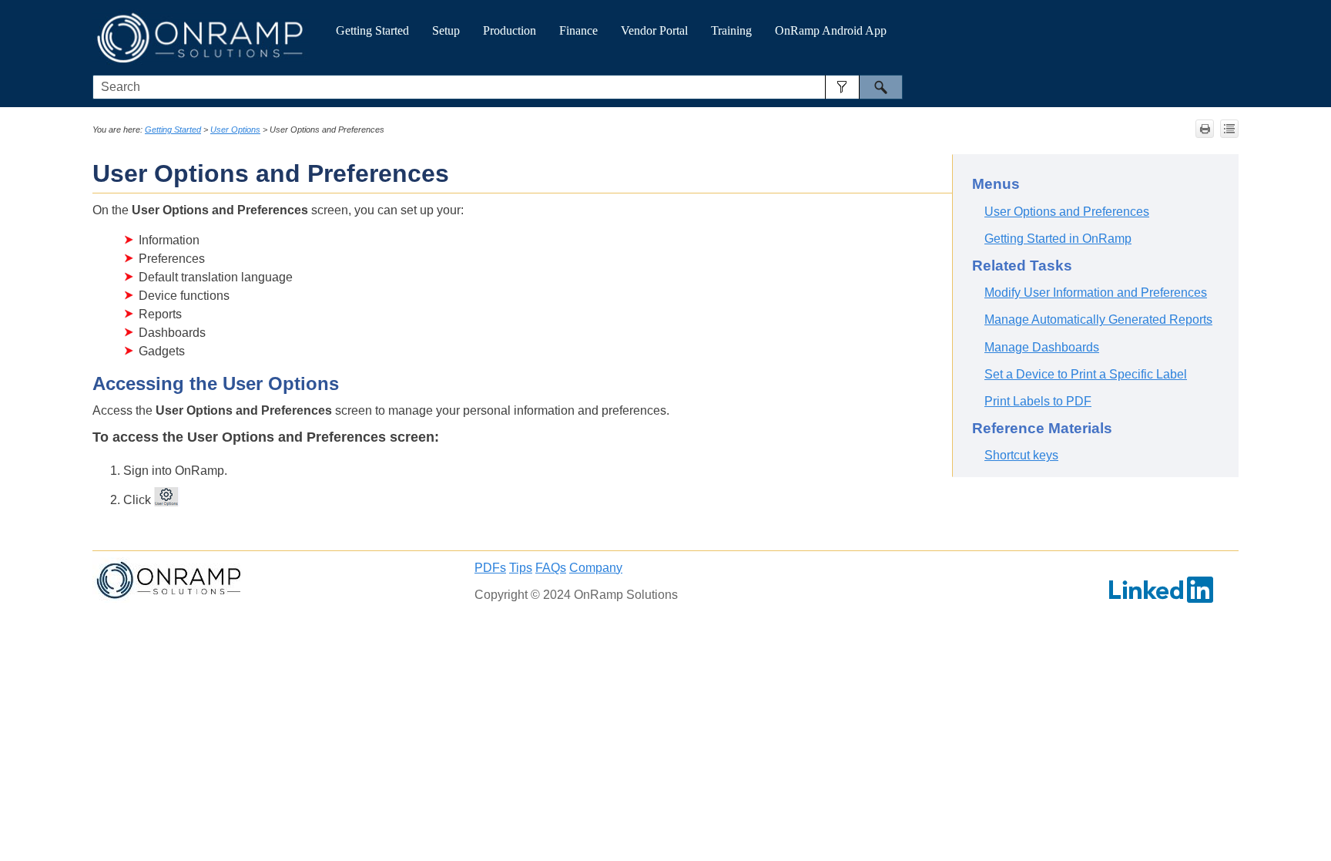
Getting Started (372, 30)
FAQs (550, 567)
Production (509, 30)
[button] (842, 87)
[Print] (1204, 128)
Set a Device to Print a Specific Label (1085, 374)
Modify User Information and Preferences (1095, 292)
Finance (578, 30)
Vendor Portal (654, 30)
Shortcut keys (1021, 455)
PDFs (490, 567)
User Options (235, 129)
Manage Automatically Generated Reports (1098, 319)
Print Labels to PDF (1037, 401)
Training (731, 30)
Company (595, 567)
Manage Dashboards (1041, 347)
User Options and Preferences (1066, 211)
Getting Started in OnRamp (1058, 238)
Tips (520, 567)
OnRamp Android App (831, 30)
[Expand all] (1229, 128)
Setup (446, 30)
